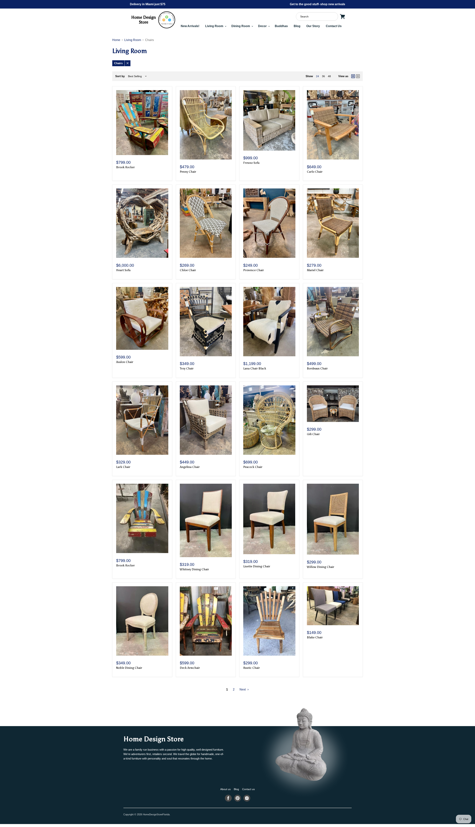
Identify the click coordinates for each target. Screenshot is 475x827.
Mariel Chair (315, 270)
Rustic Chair (251, 668)
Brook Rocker (125, 167)
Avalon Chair (124, 362)
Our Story (313, 26)
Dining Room (241, 26)
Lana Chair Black (254, 368)
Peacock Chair (252, 467)
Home (116, 40)
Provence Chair (253, 270)
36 (323, 76)
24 (317, 76)
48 (329, 76)
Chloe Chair (188, 270)
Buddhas (281, 26)
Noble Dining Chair (129, 668)
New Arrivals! (190, 26)
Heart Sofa (123, 270)
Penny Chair (188, 171)
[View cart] (342, 16)
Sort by (120, 76)
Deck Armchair (190, 668)
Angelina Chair (190, 467)
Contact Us (334, 26)
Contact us (248, 789)
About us (225, 789)
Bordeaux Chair (317, 368)
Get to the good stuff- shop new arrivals (317, 4)
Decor (262, 26)
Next (243, 689)
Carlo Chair (314, 171)
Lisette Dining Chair (256, 566)
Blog (297, 26)
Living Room (214, 26)
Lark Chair (123, 467)
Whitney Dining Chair (194, 569)
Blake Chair (315, 637)
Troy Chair (187, 368)
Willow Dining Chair (320, 567)
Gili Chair (313, 434)
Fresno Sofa (251, 163)
